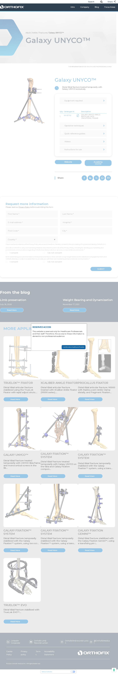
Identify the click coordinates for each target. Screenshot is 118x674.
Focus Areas (109, 7)
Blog (97, 7)
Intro (73, 7)
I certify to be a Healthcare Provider (73, 347)
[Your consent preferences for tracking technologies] (114, 670)
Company (84, 7)
